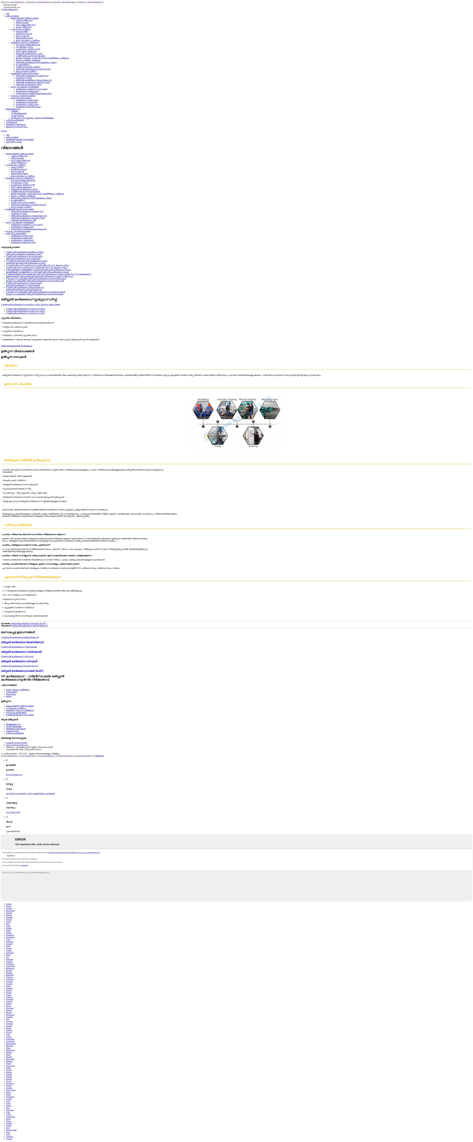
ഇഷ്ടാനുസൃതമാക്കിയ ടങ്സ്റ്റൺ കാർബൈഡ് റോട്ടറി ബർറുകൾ (35, 281)
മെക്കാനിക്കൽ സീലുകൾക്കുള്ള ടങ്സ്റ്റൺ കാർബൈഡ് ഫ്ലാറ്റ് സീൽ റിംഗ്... (40, 276)
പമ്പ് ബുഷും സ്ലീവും (21, 29)
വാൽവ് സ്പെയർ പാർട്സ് (28, 67)
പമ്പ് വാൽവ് (11, 692)
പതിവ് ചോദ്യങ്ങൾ (15, 120)
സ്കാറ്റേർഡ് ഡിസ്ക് (24, 78)
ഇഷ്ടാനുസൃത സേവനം (17, 127)
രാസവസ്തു (11, 694)
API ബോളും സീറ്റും (24, 47)
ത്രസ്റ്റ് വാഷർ (22, 23)
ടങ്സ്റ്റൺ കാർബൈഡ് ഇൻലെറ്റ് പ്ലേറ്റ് (24, 254)
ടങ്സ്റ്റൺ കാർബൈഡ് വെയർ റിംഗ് (32, 76)
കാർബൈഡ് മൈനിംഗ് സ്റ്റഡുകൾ (31, 89)
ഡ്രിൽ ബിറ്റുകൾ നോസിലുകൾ (30, 56)
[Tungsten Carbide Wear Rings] (19, 666)
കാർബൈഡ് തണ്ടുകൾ (26, 102)
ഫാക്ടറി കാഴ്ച (17, 116)
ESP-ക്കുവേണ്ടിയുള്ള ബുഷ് (28, 45)
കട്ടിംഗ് (9, 696)
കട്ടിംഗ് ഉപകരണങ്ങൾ (21, 98)
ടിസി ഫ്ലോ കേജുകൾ (26, 51)
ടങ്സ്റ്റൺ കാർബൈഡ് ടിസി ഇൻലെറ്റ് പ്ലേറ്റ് (36, 62)
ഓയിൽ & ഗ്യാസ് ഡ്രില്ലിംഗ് (25, 42)
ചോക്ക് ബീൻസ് (23, 65)
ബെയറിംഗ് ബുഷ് (24, 34)
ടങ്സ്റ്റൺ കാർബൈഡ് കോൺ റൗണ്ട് (33, 82)
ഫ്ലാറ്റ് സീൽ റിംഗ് (24, 20)
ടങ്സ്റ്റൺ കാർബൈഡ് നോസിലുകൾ (23, 259)
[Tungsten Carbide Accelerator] (20, 637)
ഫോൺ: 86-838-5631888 (16, 743)
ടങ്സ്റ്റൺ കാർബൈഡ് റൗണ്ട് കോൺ (23, 285)
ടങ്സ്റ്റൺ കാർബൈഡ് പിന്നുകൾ (19, 661)
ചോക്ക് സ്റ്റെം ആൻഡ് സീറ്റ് (28, 49)
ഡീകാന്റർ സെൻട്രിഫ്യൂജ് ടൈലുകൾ (33, 93)
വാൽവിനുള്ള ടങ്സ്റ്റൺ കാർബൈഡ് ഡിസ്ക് (25, 263)
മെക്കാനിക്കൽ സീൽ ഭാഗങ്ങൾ (24, 18)
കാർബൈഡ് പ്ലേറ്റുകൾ (27, 105)
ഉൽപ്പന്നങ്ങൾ (12, 16)
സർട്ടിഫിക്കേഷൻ (18, 113)
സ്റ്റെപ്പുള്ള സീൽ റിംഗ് (25, 25)
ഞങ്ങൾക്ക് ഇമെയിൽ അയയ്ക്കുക (16, 346)
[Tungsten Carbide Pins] (17, 656)
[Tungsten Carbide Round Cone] (19, 647)
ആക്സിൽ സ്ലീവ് (24, 38)
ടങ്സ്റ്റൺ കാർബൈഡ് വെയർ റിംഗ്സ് (33, 69)
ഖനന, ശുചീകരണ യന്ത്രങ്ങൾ (25, 87)
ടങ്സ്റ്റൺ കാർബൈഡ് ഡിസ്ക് (29, 54)
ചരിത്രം (14, 111)
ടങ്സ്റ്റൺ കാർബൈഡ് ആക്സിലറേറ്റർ (33, 80)
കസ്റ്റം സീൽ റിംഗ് (24, 27)
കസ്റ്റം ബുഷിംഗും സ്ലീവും (28, 40)
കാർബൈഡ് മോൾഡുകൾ (28, 107)
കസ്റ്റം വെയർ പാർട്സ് (26, 71)
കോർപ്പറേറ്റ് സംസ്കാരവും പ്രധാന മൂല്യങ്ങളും (32, 118)
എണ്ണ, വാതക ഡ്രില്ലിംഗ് (18, 690)
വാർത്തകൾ (11, 122)
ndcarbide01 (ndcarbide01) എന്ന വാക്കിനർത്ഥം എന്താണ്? (30, 794)
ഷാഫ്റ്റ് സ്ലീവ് (22, 31)
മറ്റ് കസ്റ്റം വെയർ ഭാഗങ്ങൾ (23, 96)
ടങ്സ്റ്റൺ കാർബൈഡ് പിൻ (28, 85)
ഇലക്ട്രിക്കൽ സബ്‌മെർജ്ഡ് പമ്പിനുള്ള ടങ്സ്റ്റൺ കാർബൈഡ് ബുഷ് (37, 272)
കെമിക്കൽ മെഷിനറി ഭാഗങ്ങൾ (25, 73)
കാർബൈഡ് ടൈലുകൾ (27, 91)
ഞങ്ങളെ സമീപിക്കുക (16, 124)
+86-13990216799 (13, 812)
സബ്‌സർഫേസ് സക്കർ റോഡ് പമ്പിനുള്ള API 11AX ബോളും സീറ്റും (36, 267)
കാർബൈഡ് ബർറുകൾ (27, 100)
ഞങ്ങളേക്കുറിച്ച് (13, 109)
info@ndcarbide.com (14, 775)
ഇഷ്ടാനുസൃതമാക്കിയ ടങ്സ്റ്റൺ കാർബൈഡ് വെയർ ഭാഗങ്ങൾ (34, 294)
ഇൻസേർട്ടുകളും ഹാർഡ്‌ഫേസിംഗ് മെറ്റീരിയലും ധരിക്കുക (42, 58)
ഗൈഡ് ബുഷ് (22, 36)
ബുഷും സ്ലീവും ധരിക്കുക (28, 60)
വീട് (7, 14)
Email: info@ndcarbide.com (17, 745)
